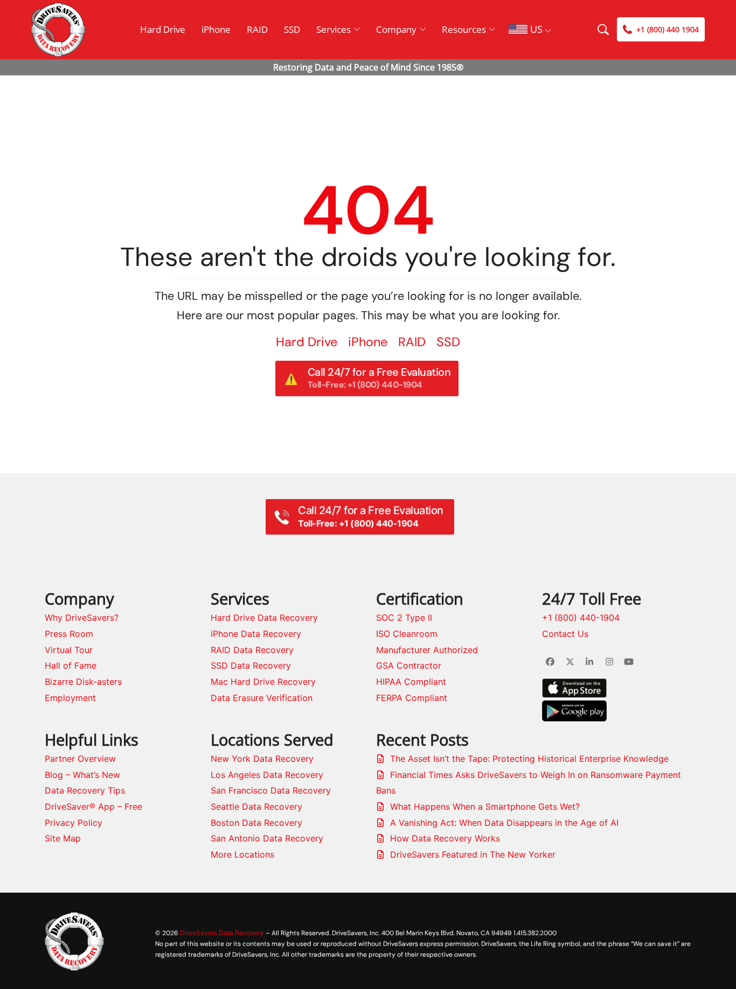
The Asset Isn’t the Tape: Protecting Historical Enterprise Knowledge (529, 758)
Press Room (69, 633)
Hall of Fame (70, 665)
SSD (292, 29)
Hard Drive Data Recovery (264, 617)
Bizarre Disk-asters (83, 681)
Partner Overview (80, 758)
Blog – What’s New (82, 774)
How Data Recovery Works (445, 838)
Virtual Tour (69, 649)
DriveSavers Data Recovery (222, 933)
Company (396, 29)
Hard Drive (162, 29)
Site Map (63, 838)
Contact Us (565, 633)
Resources (464, 29)
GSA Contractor (408, 665)
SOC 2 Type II (404, 617)
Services (333, 29)
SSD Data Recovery (251, 665)
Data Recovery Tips (85, 790)
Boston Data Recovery (256, 822)
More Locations (242, 854)
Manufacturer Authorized (427, 649)
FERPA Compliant (411, 697)
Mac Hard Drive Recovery (263, 681)
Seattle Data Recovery (256, 806)
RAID (257, 29)
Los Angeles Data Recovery (267, 774)
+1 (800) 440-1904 (581, 617)
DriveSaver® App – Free (93, 806)
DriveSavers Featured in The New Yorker (473, 854)
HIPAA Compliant (411, 681)
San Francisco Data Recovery (271, 790)
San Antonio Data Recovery (267, 838)
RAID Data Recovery (252, 649)
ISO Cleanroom (407, 633)
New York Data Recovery (262, 758)
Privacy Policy (73, 822)
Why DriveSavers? (82, 617)
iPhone (216, 29)
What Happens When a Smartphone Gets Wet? (485, 806)
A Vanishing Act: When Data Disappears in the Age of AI (504, 822)
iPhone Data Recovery (256, 633)
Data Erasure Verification (262, 697)
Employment (70, 697)
